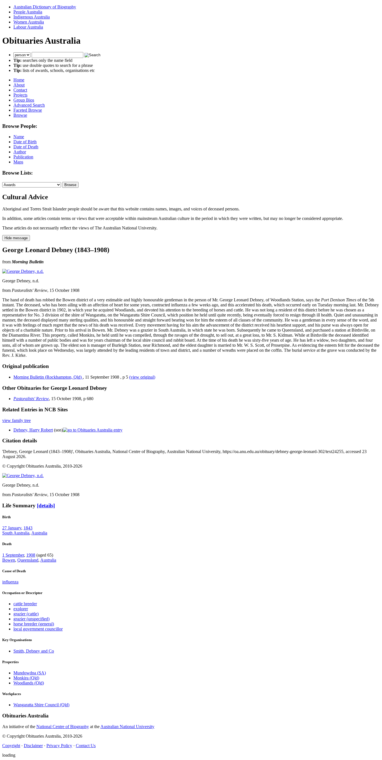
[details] (46, 505)
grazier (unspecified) (31, 618)
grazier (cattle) (26, 613)
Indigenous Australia (31, 17)
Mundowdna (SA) (29, 672)
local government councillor (38, 629)
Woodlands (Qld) (28, 683)
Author (19, 151)
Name (18, 136)
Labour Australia (28, 27)
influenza (10, 582)
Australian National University (127, 726)
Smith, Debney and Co (33, 651)
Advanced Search (29, 105)
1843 (27, 528)
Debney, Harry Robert (33, 430)
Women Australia (28, 22)
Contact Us (86, 745)
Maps (18, 161)
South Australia (15, 533)
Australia (39, 533)
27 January (11, 528)
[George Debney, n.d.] (23, 271)
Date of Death (25, 146)
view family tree (16, 420)
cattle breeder (25, 603)
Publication (23, 156)
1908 (30, 555)
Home (18, 80)
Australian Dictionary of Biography (44, 6)
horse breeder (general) (33, 623)
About (19, 85)
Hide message (16, 238)
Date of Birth (25, 141)
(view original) (142, 377)
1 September (13, 555)
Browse (20, 115)
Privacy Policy (59, 745)
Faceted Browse (27, 110)
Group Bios (23, 100)
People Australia (27, 12)
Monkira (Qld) (26, 677)
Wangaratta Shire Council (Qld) (41, 704)
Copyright (11, 745)
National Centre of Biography (62, 726)
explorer (20, 608)
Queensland (27, 560)
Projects (20, 95)
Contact (20, 90)
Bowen (8, 560)
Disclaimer (33, 745)
